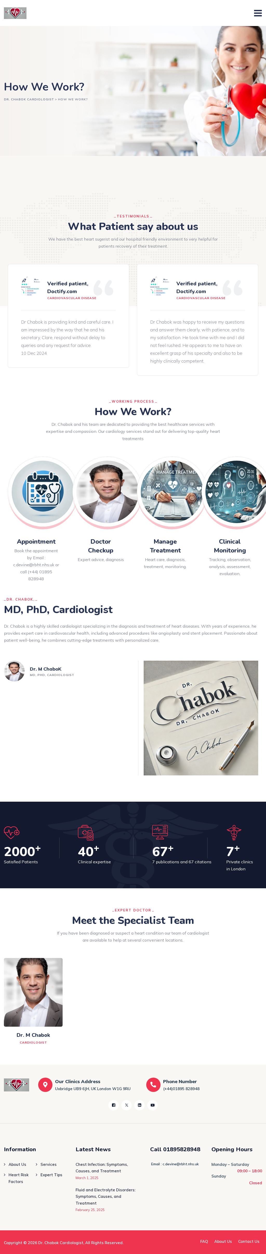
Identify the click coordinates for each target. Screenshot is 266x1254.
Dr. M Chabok (33, 1035)
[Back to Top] (255, 1245)
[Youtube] (152, 1105)
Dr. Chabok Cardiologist (60, 1242)
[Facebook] (113, 1105)
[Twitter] (126, 1105)
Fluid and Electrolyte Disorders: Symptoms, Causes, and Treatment (105, 1196)
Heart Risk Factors (19, 1178)
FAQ (204, 1241)
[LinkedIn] (139, 1105)
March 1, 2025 (87, 1178)
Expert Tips (51, 1174)
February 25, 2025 (90, 1210)
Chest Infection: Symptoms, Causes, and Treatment (102, 1168)
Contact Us (249, 1241)
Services (49, 1164)
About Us (17, 1164)
